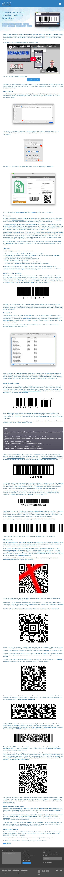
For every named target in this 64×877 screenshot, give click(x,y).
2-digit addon (19, 414)
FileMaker (5, 24)
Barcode (29, 26)
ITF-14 (21, 454)
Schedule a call (26, 862)
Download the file (33, 80)
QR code (51, 746)
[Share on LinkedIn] (8, 843)
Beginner (11, 24)
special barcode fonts (49, 224)
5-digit (16, 416)
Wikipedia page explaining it (30, 280)
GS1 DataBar (52, 814)
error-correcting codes (44, 552)
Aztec (15, 608)
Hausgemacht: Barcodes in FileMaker (15, 838)
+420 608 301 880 (26, 860)
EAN (19, 389)
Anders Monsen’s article (26, 227)
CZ (57, 870)
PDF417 (10, 723)
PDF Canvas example (18, 220)
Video (9, 26)
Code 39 (38, 275)
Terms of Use (16, 870)
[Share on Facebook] (4, 843)
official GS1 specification (49, 458)
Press (9, 870)
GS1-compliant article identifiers (31, 391)
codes (24, 555)
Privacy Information (47, 862)
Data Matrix (30, 659)
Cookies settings (6, 871)
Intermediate (18, 24)
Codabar (38, 483)
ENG (61, 870)
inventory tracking (21, 26)
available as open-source (22, 727)
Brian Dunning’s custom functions (12, 226)
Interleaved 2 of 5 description (15, 458)
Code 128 (55, 387)
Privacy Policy (24, 870)
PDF (14, 26)
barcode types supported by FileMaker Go (33, 814)
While (59, 810)
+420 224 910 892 (27, 857)
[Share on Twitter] (6, 843)
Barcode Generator (22, 229)
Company (4, 870)
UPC (25, 389)
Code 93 (47, 387)
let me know (47, 86)
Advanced (25, 24)
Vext (9, 315)
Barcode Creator (51, 227)
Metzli (34, 608)
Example (4, 26)
